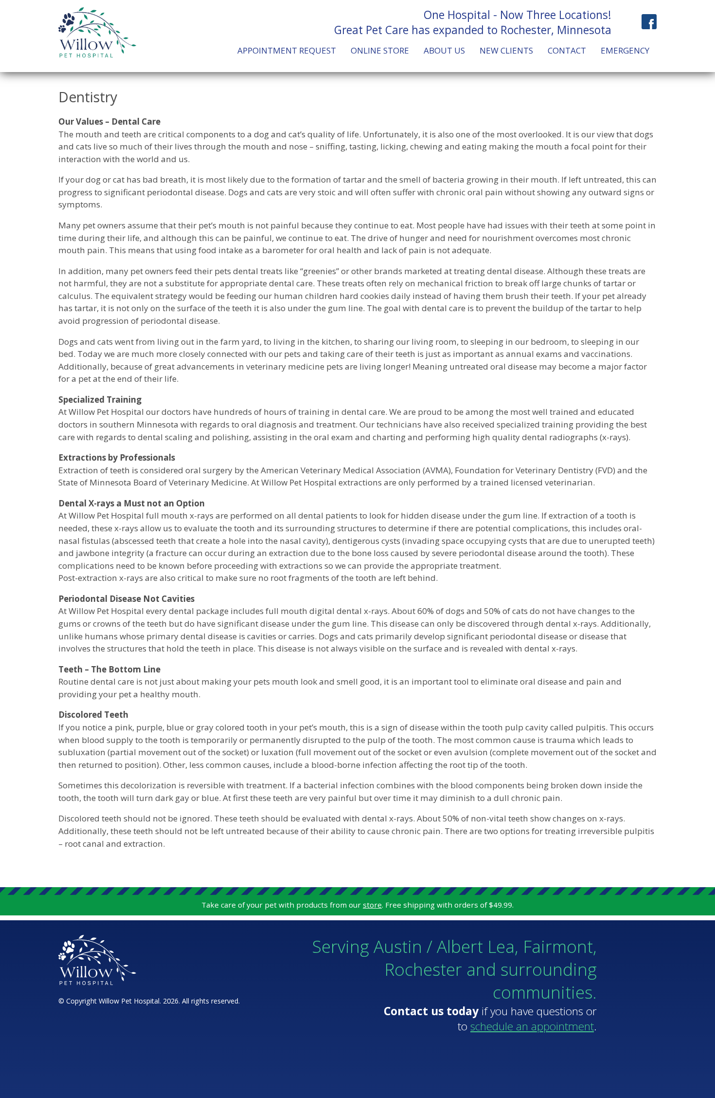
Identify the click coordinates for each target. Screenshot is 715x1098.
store (372, 905)
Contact (567, 50)
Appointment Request (286, 50)
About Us (444, 50)
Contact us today (431, 1011)
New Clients (506, 50)
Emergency (625, 50)
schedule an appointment (532, 1026)
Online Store (380, 50)
